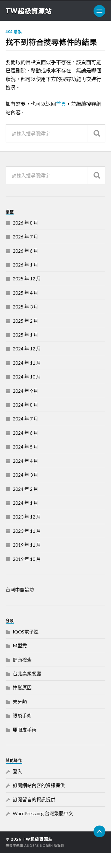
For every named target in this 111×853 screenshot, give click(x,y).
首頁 (61, 104)
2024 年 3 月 (25, 474)
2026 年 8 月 (25, 222)
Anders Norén (38, 845)
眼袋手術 (22, 715)
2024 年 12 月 (27, 348)
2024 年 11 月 (27, 362)
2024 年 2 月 (25, 489)
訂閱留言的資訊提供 (34, 799)
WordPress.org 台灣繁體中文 (43, 813)
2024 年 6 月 (25, 433)
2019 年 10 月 (27, 559)
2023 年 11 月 (27, 531)
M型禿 (20, 645)
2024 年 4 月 (25, 461)
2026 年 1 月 (25, 264)
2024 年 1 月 (25, 503)
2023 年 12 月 (27, 516)
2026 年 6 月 (25, 251)
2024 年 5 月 (25, 446)
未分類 (20, 701)
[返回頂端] (99, 831)
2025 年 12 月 (27, 278)
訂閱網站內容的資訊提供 (39, 785)
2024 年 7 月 (25, 418)
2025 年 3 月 (25, 306)
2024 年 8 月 (25, 404)
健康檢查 (22, 659)
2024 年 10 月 (27, 376)
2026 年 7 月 (25, 236)
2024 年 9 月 (25, 391)
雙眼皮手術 (24, 729)
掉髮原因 (22, 687)
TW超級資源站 (29, 11)
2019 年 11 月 (27, 544)
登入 (17, 771)
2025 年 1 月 (25, 334)
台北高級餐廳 (27, 673)
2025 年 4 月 (25, 292)
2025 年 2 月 (25, 321)
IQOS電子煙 (25, 631)
